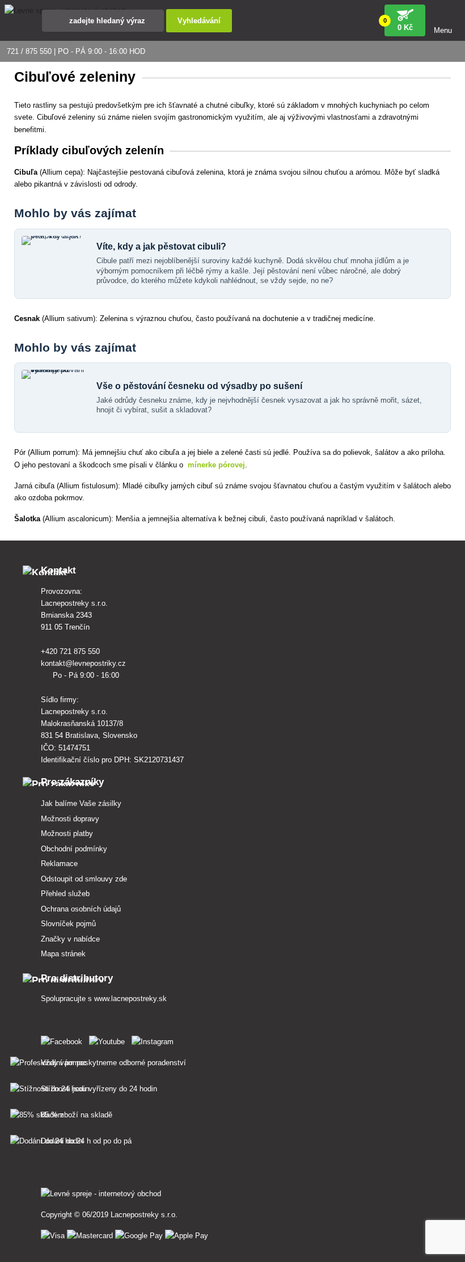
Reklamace (59, 863)
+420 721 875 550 (71, 651)
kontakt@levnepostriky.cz (84, 663)
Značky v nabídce (70, 939)
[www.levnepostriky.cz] (64, 1039)
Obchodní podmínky (74, 849)
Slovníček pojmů (68, 923)
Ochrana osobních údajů (81, 909)
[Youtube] (109, 1039)
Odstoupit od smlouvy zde (84, 879)
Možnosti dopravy (70, 818)
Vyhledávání (199, 20)
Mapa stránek (63, 953)
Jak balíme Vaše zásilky (81, 803)
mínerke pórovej (216, 465)
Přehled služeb (65, 893)
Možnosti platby (67, 833)
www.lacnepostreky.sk (130, 998)
